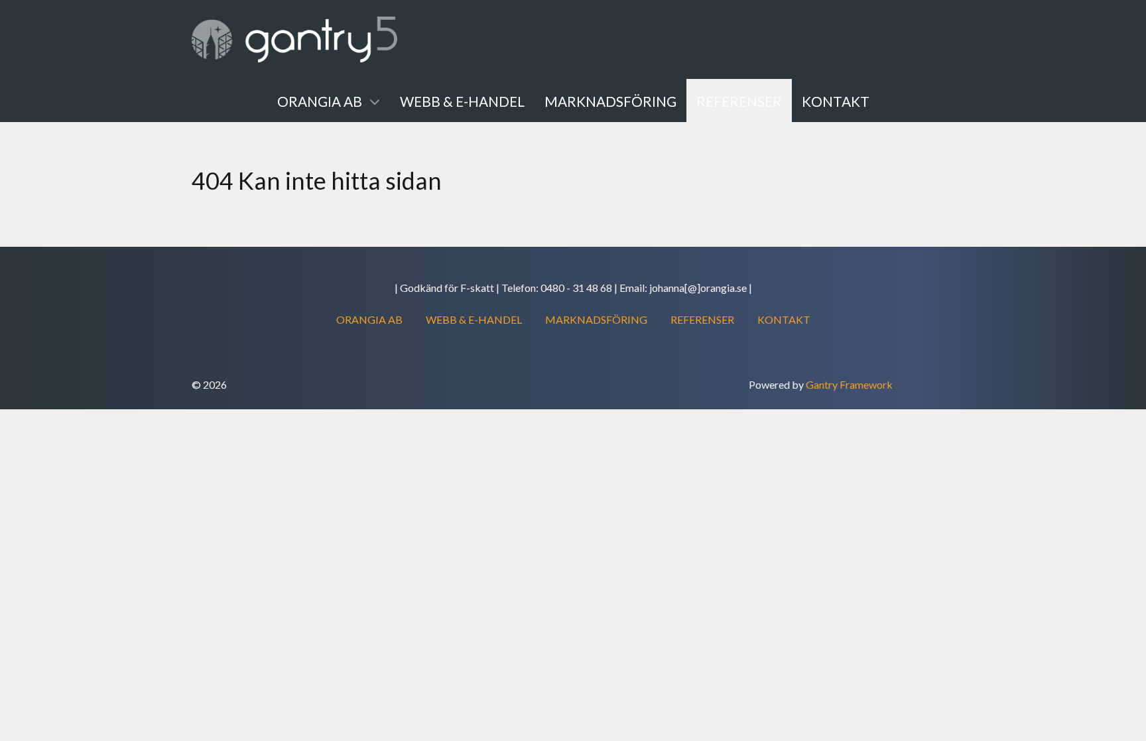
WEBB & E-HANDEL (474, 319)
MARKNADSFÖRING (596, 319)
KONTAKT (783, 319)
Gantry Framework (849, 384)
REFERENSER (702, 319)
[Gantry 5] (294, 39)
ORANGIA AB (369, 319)
